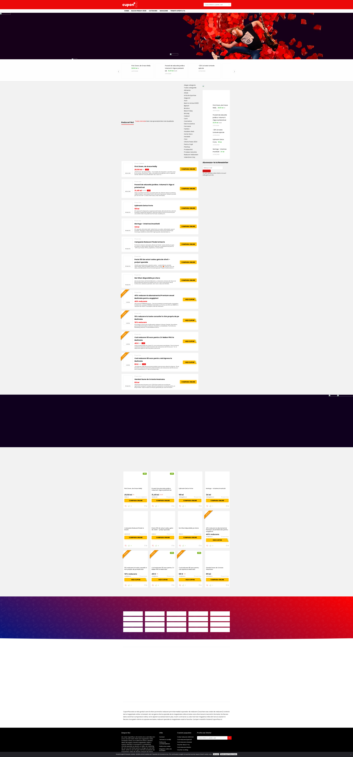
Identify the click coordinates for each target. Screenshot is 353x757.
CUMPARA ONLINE (188, 169)
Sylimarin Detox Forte (143, 205)
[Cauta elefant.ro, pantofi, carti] (229, 4)
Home (126, 11)
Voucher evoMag (182, 750)
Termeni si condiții (165, 739)
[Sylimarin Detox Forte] (127, 206)
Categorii (153, 11)
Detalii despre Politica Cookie (228, 754)
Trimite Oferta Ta (177, 11)
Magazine (164, 11)
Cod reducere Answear (184, 742)
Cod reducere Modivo (184, 747)
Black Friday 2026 (138, 11)
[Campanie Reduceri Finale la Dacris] (127, 243)
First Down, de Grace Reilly (140, 66)
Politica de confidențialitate (164, 743)
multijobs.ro (209, 536)
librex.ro (126, 497)
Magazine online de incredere (165, 749)
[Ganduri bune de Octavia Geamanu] (127, 380)
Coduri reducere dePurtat (185, 737)
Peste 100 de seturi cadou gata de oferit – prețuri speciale (162, 529)
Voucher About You (183, 745)
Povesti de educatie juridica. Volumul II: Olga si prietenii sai (175, 68)
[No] (351, 754)
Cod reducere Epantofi (184, 739)
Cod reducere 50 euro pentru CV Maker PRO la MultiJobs (163, 568)
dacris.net (127, 534)
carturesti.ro (209, 576)
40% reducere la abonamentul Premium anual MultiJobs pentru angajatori (217, 529)
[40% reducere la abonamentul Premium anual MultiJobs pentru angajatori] (127, 296)
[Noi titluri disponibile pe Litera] (127, 279)
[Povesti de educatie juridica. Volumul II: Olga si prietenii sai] (127, 185)
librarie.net (154, 497)
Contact (162, 737)
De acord (216, 754)
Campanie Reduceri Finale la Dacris (149, 242)
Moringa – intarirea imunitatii (147, 224)
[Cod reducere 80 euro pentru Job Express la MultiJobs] (127, 359)
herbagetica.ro (183, 497)
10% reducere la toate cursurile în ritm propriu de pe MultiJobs (135, 568)
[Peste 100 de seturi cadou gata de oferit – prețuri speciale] (127, 260)
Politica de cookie (164, 746)
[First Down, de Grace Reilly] (127, 167)
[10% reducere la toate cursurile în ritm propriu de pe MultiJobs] (127, 317)
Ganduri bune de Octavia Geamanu (149, 379)
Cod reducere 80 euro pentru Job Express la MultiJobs (189, 568)
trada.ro (154, 534)
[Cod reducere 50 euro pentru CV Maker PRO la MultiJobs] (127, 338)
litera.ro (181, 534)
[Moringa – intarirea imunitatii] (127, 224)
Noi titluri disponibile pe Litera (147, 278)
